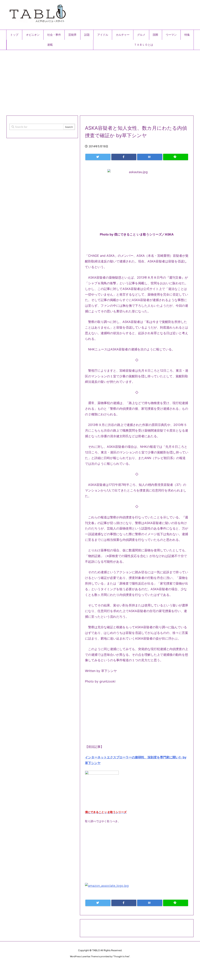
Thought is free (121, 956)
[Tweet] (98, 157)
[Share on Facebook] (124, 157)
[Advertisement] (100, 81)
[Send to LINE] (175, 157)
